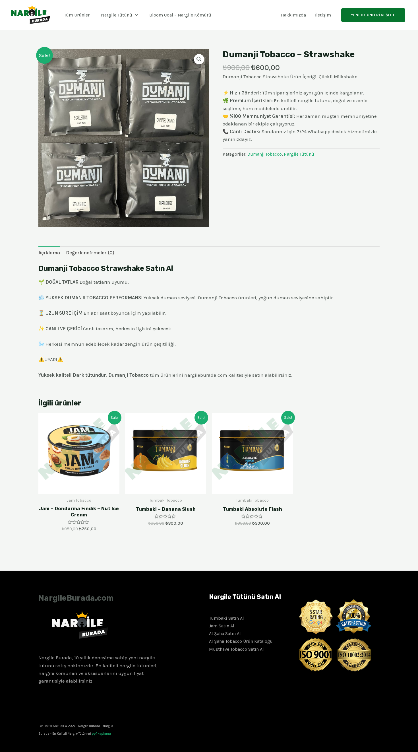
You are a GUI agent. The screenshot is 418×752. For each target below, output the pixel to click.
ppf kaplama (101, 733)
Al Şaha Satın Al (225, 633)
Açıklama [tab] (49, 253)
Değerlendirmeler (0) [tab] (90, 253)
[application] (135, 15)
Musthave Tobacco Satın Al (236, 649)
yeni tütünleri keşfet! (373, 15)
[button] (199, 59)
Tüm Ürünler (77, 15)
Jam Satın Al (221, 626)
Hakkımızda (293, 15)
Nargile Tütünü (116, 15)
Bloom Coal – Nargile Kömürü (180, 15)
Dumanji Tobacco (264, 154)
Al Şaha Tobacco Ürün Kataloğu (241, 641)
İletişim (323, 15)
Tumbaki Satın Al (226, 618)
